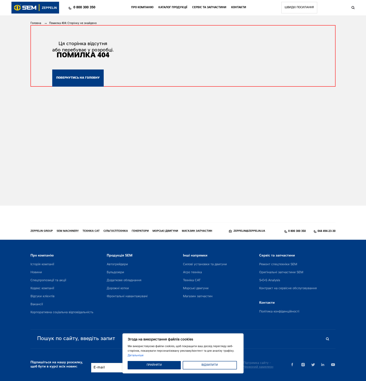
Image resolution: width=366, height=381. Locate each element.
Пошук (353, 7)
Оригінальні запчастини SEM (281, 272)
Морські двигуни (196, 288)
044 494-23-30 (327, 231)
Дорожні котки (118, 288)
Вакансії (36, 304)
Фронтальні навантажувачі (127, 296)
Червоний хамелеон (258, 367)
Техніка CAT (192, 280)
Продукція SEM (119, 255)
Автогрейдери (117, 264)
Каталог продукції (172, 7)
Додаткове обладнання (124, 280)
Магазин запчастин (198, 296)
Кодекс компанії (42, 288)
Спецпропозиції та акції (48, 280)
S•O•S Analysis (269, 280)
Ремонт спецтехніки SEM (278, 264)
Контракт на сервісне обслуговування (288, 288)
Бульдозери (115, 272)
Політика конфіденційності (279, 311)
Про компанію (142, 7)
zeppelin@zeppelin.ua (249, 231)
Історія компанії (42, 264)
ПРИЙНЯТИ (154, 365)
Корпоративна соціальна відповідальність (61, 312)
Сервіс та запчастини (209, 7)
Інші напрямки (195, 255)
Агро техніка (192, 272)
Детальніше (136, 355)
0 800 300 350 (84, 7)
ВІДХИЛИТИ (209, 365)
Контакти (238, 7)
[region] (183, 353)
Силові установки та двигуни (205, 264)
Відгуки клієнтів (42, 296)
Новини (36, 272)
